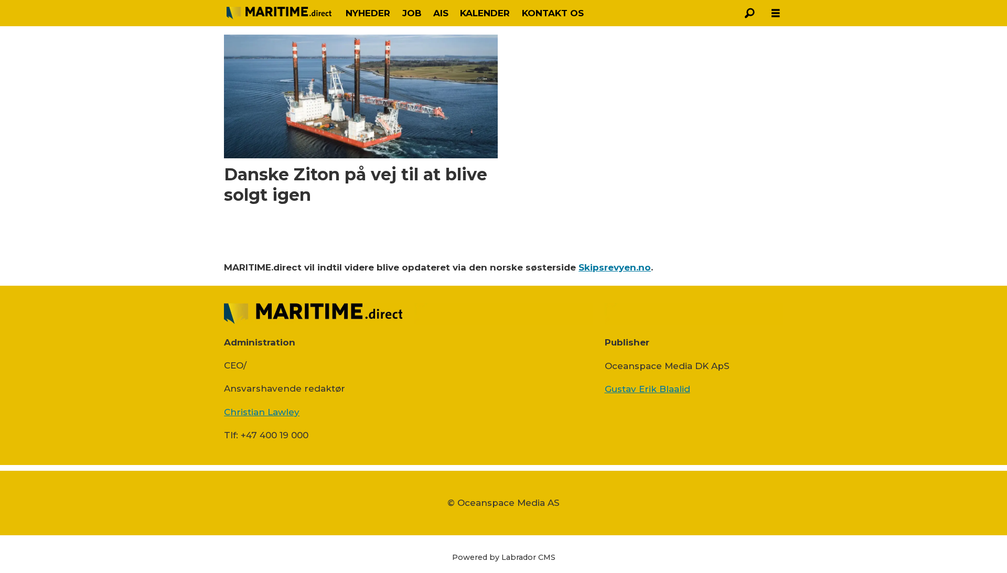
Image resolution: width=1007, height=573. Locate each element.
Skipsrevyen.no (615, 267)
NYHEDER (368, 13)
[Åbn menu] (775, 13)
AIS (440, 13)
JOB (412, 13)
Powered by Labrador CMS (503, 557)
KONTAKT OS (553, 13)
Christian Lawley (261, 412)
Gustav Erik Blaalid (647, 389)
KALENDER (485, 13)
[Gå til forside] (279, 13)
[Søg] (749, 13)
